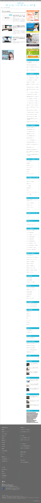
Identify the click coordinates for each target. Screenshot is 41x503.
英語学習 (28, 412)
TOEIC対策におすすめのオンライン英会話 (32, 87)
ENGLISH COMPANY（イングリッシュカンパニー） (32, 200)
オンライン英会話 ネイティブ (30, 418)
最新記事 (7, 5)
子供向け (32, 0)
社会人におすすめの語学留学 (30, 287)
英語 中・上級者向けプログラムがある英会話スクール (32, 152)
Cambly (28, 171)
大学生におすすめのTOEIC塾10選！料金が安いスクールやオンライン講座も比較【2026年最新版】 (34, 380)
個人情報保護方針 (4, 475)
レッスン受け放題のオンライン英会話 (32, 98)
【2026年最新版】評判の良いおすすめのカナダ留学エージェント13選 (34, 397)
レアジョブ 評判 (34, 420)
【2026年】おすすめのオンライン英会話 (32, 75)
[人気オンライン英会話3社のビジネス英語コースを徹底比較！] (27, 373)
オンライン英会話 (8, 0)
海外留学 (35, 418)
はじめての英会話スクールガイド (25, 431)
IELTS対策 (26, 0)
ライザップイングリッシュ (30, 207)
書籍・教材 (28, 322)
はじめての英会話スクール (30, 255)
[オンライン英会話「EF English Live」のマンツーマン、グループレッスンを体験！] (27, 368)
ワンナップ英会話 (29, 194)
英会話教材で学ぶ (29, 311)
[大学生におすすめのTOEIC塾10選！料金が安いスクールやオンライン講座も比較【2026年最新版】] (27, 381)
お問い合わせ (3, 473)
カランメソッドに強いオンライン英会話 (32, 92)
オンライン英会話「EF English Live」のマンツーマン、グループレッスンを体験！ (34, 368)
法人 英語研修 (36, 422)
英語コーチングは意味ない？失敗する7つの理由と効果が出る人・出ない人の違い (34, 389)
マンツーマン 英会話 (35, 415)
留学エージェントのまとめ (30, 298)
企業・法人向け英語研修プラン (31, 337)
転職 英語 (33, 422)
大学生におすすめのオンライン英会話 (32, 116)
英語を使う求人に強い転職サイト (31, 345)
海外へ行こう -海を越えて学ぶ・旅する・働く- (32, 67)
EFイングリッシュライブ (30, 173)
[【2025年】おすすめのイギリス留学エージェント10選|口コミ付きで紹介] (27, 406)
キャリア (39, 0)
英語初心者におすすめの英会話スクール (32, 149)
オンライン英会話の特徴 (30, 232)
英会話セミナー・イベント (5, 431)
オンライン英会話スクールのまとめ (31, 247)
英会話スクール (5, 0)
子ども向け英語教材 (29, 277)
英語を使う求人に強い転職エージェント (32, 343)
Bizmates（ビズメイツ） (30, 165)
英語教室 (35, 417)
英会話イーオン (29, 183)
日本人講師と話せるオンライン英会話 (32, 94)
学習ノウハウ (13, 5)
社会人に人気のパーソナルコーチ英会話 (32, 257)
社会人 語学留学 (36, 413)
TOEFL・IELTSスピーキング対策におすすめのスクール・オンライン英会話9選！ (34, 401)
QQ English (28, 169)
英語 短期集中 (30, 412)
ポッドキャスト (29, 320)
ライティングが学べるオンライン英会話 (32, 100)
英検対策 (29, 0)
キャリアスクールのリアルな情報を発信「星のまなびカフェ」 (10, 486)
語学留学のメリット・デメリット (31, 289)
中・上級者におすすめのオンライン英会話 (32, 112)
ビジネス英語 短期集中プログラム (31, 135)
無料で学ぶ (28, 324)
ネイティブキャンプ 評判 (29, 420)
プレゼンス (28, 209)
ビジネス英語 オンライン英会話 (30, 413)
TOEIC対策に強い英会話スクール (31, 127)
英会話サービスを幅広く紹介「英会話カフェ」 (8, 485)
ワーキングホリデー (29, 421)
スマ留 (27, 222)
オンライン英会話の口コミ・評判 (31, 243)
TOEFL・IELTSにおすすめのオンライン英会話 (32, 90)
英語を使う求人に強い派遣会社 (31, 347)
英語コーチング (28, 419)
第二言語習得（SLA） (30, 332)
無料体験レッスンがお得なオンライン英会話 (32, 84)
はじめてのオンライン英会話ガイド (25, 429)
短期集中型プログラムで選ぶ (30, 133)
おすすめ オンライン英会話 (34, 416)
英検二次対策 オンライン (35, 414)
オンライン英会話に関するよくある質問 (32, 245)
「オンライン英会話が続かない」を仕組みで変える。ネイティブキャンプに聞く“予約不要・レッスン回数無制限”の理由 (34, 364)
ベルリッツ (28, 179)
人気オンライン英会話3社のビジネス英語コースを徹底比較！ (34, 372)
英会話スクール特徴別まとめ (30, 265)
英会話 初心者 (32, 417)
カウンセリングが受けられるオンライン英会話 (32, 107)
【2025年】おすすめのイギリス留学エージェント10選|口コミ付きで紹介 (34, 405)
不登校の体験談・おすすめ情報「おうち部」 (8, 484)
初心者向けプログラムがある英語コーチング (32, 145)
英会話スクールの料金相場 (30, 261)
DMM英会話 (28, 163)
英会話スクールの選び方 (30, 263)
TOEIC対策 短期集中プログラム (31, 129)
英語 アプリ (32, 419)
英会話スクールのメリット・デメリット (32, 259)
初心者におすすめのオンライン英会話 (32, 110)
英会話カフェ (28, 313)
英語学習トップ (1, 0)
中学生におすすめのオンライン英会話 (32, 114)
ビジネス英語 (34, 412)
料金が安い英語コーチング (30, 147)
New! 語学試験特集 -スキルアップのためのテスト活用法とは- (32, 62)
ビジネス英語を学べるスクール (31, 131)
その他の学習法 (31, 5)
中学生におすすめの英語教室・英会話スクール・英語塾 (32, 155)
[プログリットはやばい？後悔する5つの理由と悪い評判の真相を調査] (27, 385)
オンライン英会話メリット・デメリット (32, 234)
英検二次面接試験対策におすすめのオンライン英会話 (32, 119)
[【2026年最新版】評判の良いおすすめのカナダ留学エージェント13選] (27, 397)
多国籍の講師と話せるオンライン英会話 (32, 96)
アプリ (28, 5)
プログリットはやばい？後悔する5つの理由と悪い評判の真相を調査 (34, 384)
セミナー (10, 5)
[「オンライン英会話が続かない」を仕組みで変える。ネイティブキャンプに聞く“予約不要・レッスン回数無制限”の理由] (27, 364)
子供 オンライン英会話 (29, 422)
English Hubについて (4, 469)
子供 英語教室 (33, 421)
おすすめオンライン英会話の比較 (31, 249)
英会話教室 (21, 5)
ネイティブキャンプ (29, 167)
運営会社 (3, 471)
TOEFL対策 (22, 0)
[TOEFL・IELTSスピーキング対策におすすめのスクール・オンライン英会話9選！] (27, 401)
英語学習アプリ (15, 0)
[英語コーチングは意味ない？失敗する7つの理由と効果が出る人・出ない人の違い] (27, 389)
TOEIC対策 (19, 0)
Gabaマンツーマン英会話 (30, 181)
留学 (11, 0)
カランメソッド (28, 417)
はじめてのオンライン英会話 (30, 230)
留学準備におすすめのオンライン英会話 (32, 121)
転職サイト (22, 456)
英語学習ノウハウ (35, 0)
